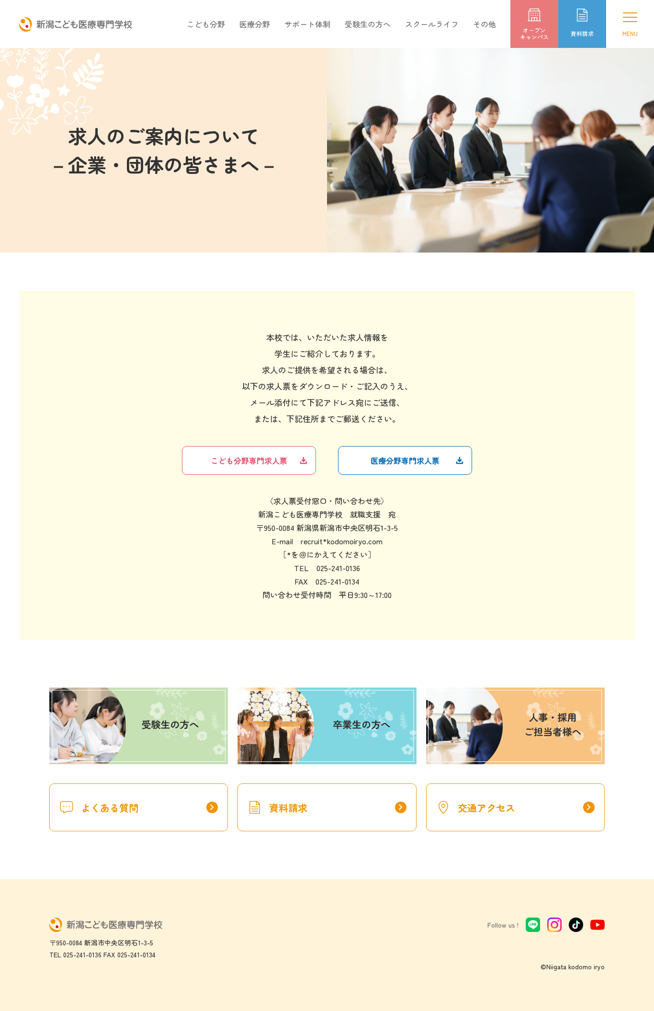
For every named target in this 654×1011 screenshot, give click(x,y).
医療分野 (254, 24)
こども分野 (206, 24)
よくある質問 (149, 808)
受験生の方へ (368, 24)
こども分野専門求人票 (249, 460)
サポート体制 (307, 24)
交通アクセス (526, 808)
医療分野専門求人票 (405, 460)
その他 (484, 24)
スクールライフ (432, 24)
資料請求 (337, 808)
